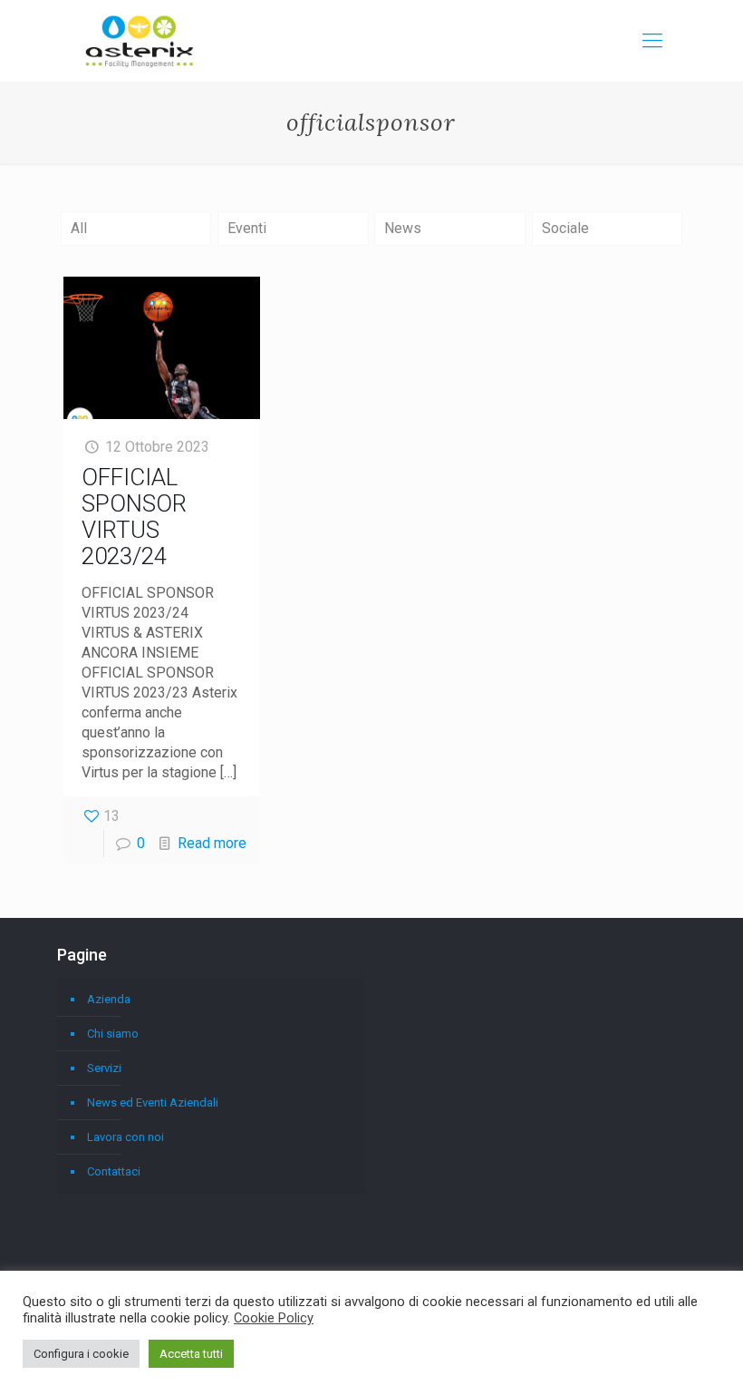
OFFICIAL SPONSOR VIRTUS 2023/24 (134, 516)
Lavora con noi (125, 1137)
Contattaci (113, 1171)
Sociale (565, 228)
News (402, 228)
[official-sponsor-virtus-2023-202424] (161, 348)
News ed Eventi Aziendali (152, 1102)
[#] (652, 40)
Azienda (108, 999)
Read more (212, 843)
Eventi (246, 228)
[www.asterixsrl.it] (139, 41)
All (79, 228)
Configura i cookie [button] (81, 1354)
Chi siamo (113, 1033)
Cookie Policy (274, 1318)
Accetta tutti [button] (191, 1354)
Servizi (104, 1068)
